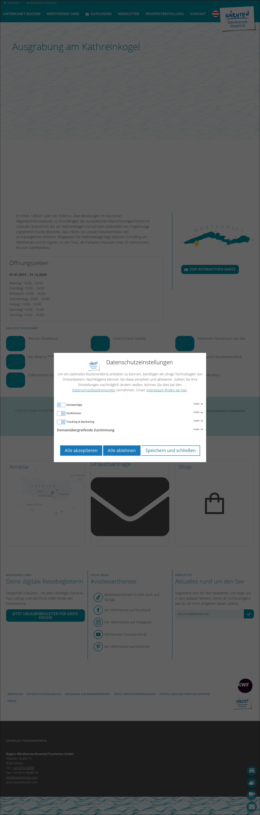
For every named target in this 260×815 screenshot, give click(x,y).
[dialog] (130, 407)
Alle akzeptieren (81, 450)
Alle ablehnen (122, 450)
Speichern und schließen (171, 450)
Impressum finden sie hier (166, 390)
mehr (197, 404)
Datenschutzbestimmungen (93, 390)
